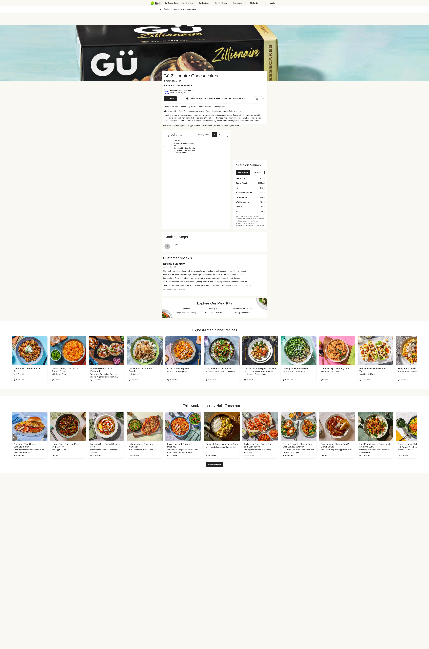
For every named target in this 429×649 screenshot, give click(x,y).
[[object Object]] (257, 98)
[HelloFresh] (156, 3)
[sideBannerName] (250, 144)
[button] (196, 134)
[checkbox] (164, 85)
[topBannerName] (214, 19)
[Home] (160, 9)
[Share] (263, 98)
